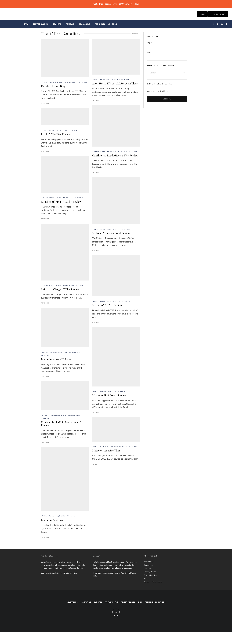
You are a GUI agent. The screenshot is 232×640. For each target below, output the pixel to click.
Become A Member (218, 14)
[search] (184, 73)
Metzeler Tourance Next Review (111, 233)
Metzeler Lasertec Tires (106, 450)
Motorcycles (40, 24)
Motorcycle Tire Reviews (58, 352)
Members (112, 24)
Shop (146, 578)
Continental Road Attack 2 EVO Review (115, 155)
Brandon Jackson (48, 198)
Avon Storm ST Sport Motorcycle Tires (115, 83)
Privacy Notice (150, 572)
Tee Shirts (100, 24)
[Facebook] (213, 24)
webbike (45, 352)
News (26, 24)
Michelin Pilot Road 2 (53, 520)
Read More (45, 103)
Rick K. (44, 82)
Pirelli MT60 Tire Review (56, 134)
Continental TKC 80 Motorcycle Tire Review (62, 423)
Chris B (44, 415)
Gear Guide (84, 24)
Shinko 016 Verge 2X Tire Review (60, 289)
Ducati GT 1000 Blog (53, 86)
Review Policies (150, 575)
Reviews (70, 24)
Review (51, 130)
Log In (202, 14)
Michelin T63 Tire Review (107, 305)
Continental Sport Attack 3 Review (61, 201)
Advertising (148, 562)
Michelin (103, 391)
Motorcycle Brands (55, 82)
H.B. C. (44, 130)
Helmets (56, 24)
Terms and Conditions (153, 582)
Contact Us (148, 565)
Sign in (150, 42)
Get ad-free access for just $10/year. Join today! (116, 3)
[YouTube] (217, 24)
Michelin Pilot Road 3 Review (109, 395)
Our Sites (148, 568)
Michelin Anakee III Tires (56, 359)
